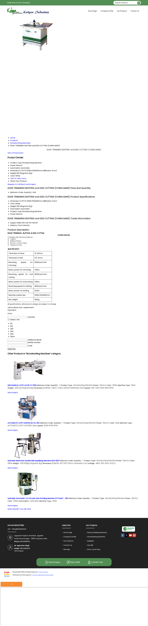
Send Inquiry (31, 184)
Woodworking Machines (96, 537)
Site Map (66, 549)
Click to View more (18, 178)
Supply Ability (16, 222)
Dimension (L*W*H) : (59, 388)
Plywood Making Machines (97, 532)
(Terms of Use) (43, 572)
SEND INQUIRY (13, 509)
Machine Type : (127, 385)
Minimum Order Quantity (20, 192)
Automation (15, 209)
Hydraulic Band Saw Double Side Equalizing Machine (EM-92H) (34, 460)
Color (12, 203)
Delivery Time (16, 225)
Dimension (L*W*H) (18, 201)
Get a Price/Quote (15, 153)
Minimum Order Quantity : (48, 385)
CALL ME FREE (25, 509)
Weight (13, 206)
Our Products (122, 11)
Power (13, 214)
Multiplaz (90, 541)
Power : (99, 385)
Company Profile (107, 11)
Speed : (99, 388)
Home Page (92, 11)
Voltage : (102, 463)
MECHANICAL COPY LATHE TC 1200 (22, 385)
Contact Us (135, 11)
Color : (112, 385)
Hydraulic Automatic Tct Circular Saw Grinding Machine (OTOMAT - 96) (38, 498)
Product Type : (77, 385)
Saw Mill (90, 545)
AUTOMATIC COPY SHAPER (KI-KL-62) (24, 423)
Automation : (29, 501)
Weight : (20, 388)
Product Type (16, 211)
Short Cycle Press (93, 549)
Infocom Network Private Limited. (42, 575)
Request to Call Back (16, 184)
